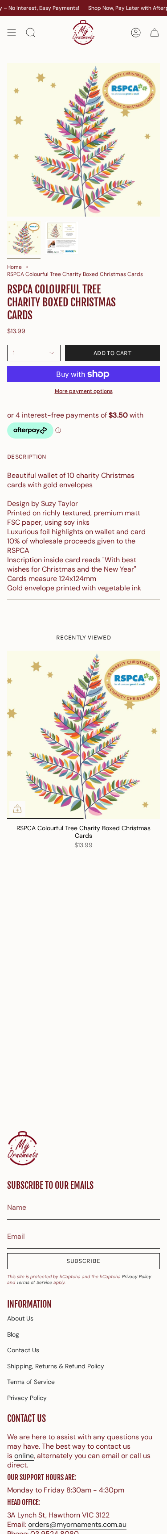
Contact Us (23, 1350)
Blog (13, 1334)
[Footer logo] (22, 1148)
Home (14, 267)
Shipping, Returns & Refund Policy (55, 1366)
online (24, 1455)
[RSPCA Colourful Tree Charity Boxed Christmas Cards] (83, 735)
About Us (20, 1318)
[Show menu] (11, 33)
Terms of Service (34, 1282)
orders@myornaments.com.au (77, 1524)
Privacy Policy (136, 1276)
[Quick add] (17, 809)
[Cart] (154, 33)
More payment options (84, 391)
